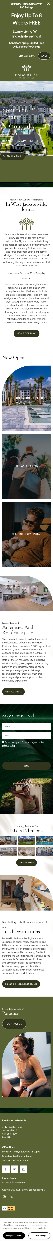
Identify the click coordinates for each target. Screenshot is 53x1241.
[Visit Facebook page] (6, 1169)
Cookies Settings (39, 1235)
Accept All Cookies (13, 1235)
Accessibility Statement (14, 1182)
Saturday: (7, 1156)
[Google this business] (23, 1169)
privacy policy (8, 745)
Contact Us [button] (14, 1023)
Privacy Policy (9, 1178)
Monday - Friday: (11, 1151)
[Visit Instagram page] (14, 1169)
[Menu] (5, 56)
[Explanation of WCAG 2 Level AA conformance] (8, 1208)
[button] (48, 3)
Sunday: (6, 1160)
